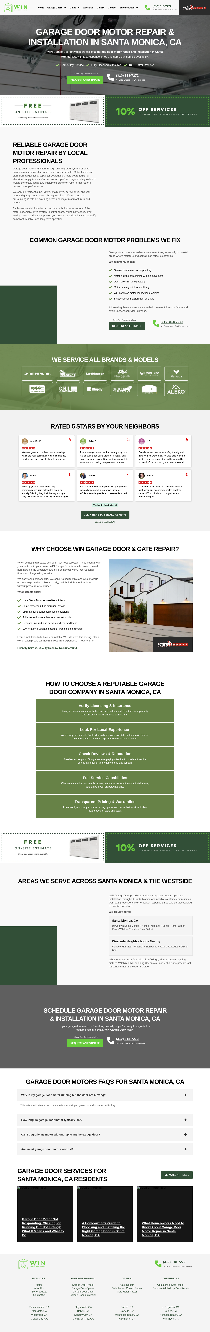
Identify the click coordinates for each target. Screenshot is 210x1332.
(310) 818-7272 (127, 75)
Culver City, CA (39, 1318)
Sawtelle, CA (127, 1311)
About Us (88, 7)
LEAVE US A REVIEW (105, 522)
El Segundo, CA (171, 1307)
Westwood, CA (39, 1315)
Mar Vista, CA (39, 1311)
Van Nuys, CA (170, 1318)
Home (41, 7)
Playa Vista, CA (83, 1307)
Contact (112, 7)
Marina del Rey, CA (83, 1318)
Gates (73, 7)
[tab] (105, 1095)
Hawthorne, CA (127, 1318)
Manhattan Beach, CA (127, 1315)
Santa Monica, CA (39, 1307)
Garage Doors (54, 7)
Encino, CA (127, 1307)
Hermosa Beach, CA (171, 1315)
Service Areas (127, 7)
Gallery (100, 7)
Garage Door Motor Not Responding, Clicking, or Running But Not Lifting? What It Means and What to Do (43, 1227)
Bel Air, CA (83, 1311)
